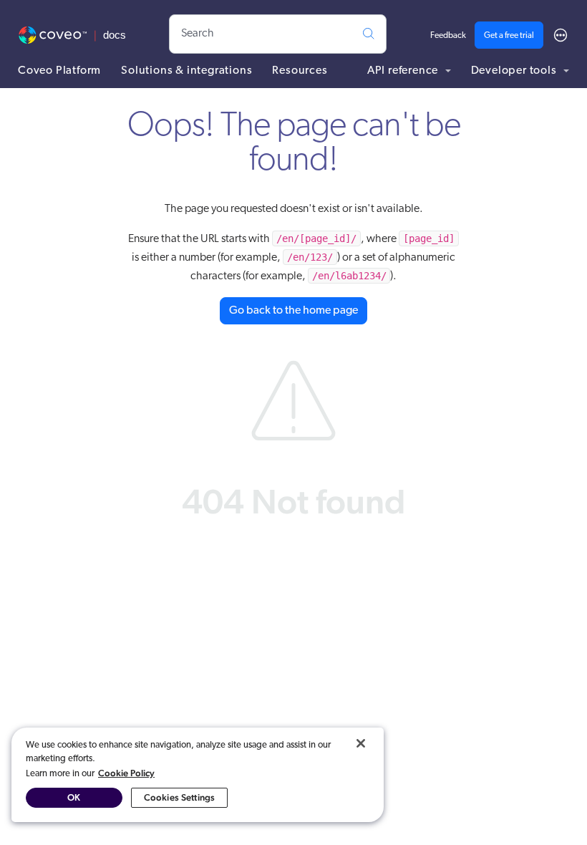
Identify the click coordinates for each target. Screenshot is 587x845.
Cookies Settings (179, 797)
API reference (404, 71)
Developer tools (515, 71)
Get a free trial (509, 36)
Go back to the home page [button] (293, 311)
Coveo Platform (59, 71)
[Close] (361, 743)
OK (73, 797)
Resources (299, 71)
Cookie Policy (126, 773)
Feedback (448, 36)
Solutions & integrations (186, 71)
